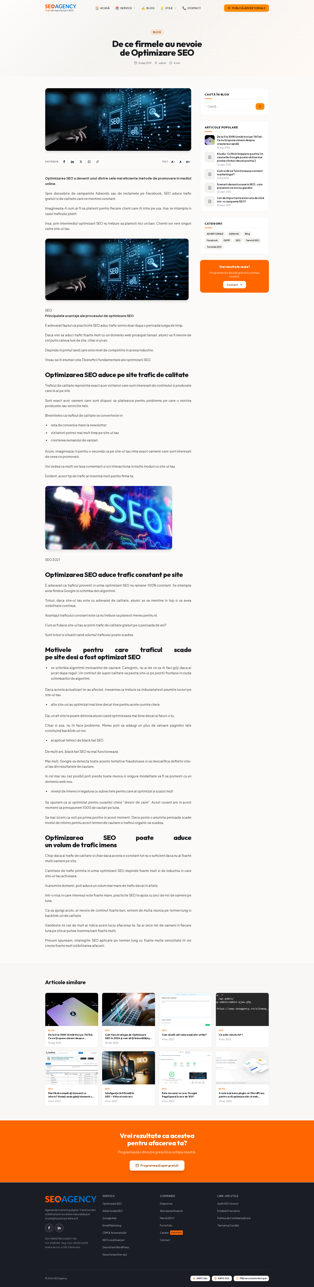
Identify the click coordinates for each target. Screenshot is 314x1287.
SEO (238, 240)
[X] (80, 161)
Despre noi (166, 1203)
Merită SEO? (167, 1218)
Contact (232, 284)
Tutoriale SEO (214, 247)
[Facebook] (64, 161)
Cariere (171, 1232)
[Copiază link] (97, 161)
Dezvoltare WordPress (115, 1247)
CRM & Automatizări (114, 1232)
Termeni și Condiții (228, 1225)
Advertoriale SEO (112, 1210)
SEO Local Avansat (113, 1240)
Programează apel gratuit (159, 1165)
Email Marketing (111, 1225)
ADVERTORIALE (215, 233)
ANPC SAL (202, 1278)
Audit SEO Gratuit (227, 1203)
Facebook (212, 240)
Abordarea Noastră (171, 1210)
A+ (188, 162)
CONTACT (191, 8)
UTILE (166, 8)
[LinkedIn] (72, 161)
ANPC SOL (224, 1278)
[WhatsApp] (89, 161)
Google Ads (109, 1218)
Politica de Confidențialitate (233, 1218)
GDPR (227, 240)
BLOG (148, 8)
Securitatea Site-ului (114, 1254)
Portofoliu (166, 1225)
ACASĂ (102, 8)
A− (173, 162)
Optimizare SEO (112, 1203)
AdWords (234, 233)
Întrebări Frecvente (228, 1210)
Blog (157, 32)
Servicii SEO (252, 240)
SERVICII (123, 8)
